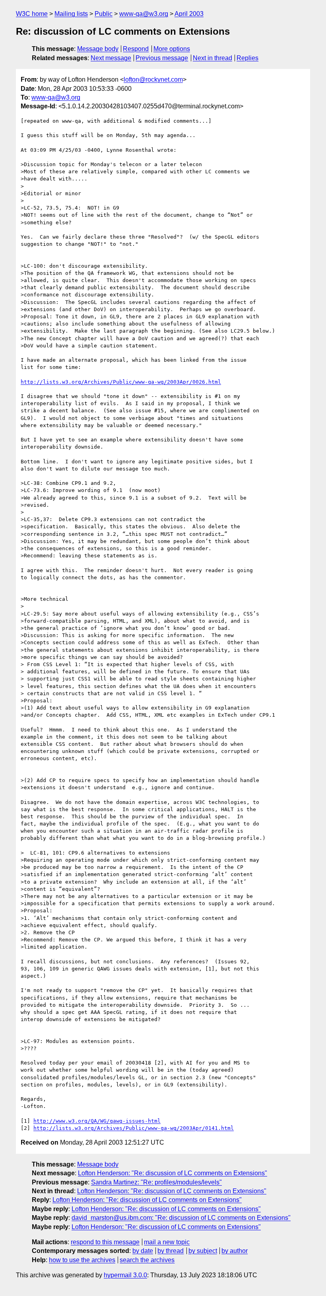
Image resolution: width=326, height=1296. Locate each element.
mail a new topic (167, 1242)
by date (142, 1250)
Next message (111, 58)
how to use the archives (82, 1260)
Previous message (162, 58)
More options (171, 48)
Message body (97, 48)
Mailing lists (71, 13)
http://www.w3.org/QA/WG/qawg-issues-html (97, 1121)
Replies (247, 58)
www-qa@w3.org (143, 13)
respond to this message (105, 1242)
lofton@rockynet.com (153, 79)
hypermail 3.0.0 (125, 1275)
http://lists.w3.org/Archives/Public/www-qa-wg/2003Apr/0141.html (133, 1128)
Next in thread (212, 58)
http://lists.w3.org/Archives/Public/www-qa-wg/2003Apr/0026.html (121, 382)
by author (234, 1250)
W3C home (32, 13)
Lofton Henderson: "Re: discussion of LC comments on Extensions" (172, 1173)
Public (104, 13)
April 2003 (189, 13)
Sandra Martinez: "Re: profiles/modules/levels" (156, 1182)
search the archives (147, 1260)
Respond (136, 48)
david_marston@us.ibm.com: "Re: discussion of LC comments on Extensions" (181, 1217)
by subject (202, 1250)
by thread (170, 1250)
